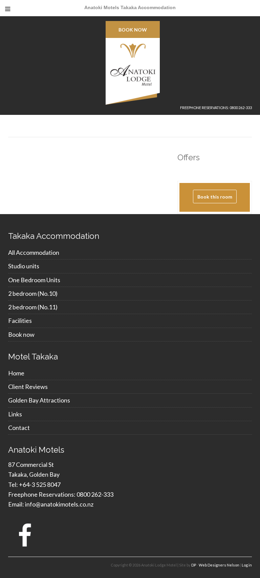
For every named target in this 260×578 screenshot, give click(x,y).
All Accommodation (33, 252)
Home (16, 373)
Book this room (214, 197)
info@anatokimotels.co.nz (59, 504)
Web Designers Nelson (219, 565)
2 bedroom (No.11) (33, 307)
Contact (19, 427)
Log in (247, 565)
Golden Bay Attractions (39, 400)
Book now (132, 30)
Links (15, 414)
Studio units (23, 266)
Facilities (20, 320)
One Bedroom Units (34, 280)
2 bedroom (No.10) (33, 293)
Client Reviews (28, 386)
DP (193, 565)
